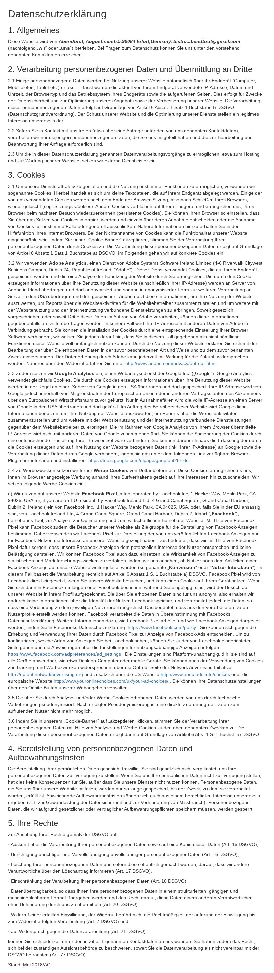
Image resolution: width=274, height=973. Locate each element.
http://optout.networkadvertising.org (46, 674)
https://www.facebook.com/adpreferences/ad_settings (65, 654)
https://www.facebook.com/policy (162, 627)
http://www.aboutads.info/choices (196, 674)
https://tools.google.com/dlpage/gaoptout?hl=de (138, 460)
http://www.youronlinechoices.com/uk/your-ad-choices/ (112, 681)
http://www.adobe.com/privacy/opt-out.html (171, 363)
